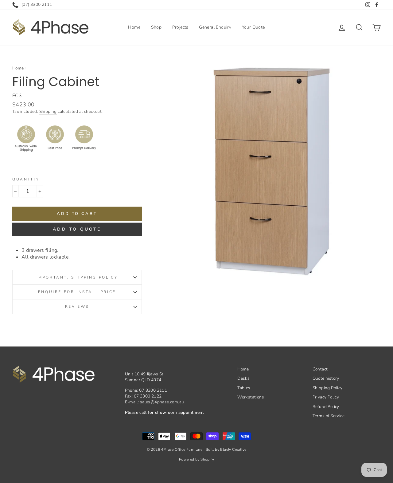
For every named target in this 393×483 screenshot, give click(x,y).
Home (134, 27)
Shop (156, 27)
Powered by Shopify (196, 459)
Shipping (48, 111)
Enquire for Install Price (77, 291)
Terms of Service (328, 416)
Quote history (326, 378)
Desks (243, 378)
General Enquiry (215, 27)
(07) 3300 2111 (36, 4)
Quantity (26, 179)
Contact (320, 369)
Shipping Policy (328, 388)
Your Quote (253, 27)
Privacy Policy (326, 397)
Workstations (250, 397)
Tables (243, 388)
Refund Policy (326, 407)
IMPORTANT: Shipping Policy (77, 277)
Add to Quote (77, 229)
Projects (180, 27)
